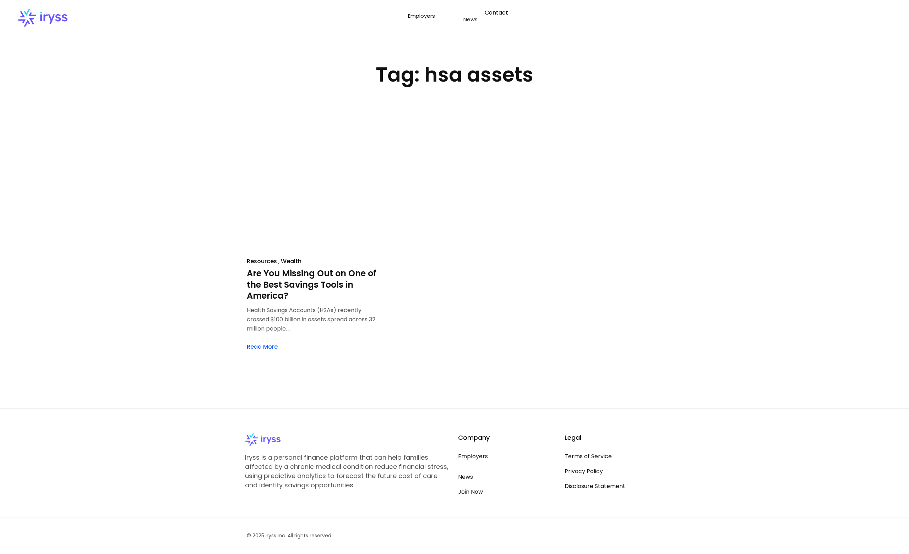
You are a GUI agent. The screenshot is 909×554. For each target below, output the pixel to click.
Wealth (291, 261)
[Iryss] (42, 18)
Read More (262, 347)
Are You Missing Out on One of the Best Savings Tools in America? (311, 285)
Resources (262, 261)
